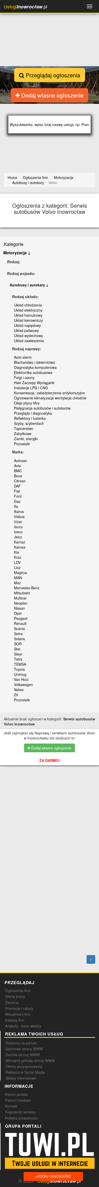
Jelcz (18, 536)
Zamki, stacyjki (26, 438)
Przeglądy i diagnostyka (33, 413)
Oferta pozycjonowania (24, 1066)
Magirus (20, 572)
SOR (18, 643)
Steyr (18, 654)
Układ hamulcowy (28, 315)
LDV (17, 562)
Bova (18, 475)
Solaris (19, 638)
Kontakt (11, 1106)
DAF (17, 485)
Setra (18, 633)
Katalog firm (14, 1020)
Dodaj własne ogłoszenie (52, 95)
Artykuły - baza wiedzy (23, 1025)
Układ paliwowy (26, 330)
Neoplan (20, 603)
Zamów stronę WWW (23, 1054)
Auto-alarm (23, 357)
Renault (20, 623)
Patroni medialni (18, 1100)
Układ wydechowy (28, 335)
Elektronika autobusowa (33, 372)
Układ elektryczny (28, 310)
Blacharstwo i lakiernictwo (34, 362)
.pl (25, 6)
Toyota (19, 669)
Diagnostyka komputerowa (35, 367)
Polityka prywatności (21, 1118)
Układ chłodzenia (28, 305)
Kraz (17, 557)
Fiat (17, 491)
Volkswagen (23, 684)
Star (17, 648)
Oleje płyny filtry (27, 403)
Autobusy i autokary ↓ (29, 284)
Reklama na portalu (21, 1042)
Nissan (19, 608)
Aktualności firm (17, 1014)
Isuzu (18, 526)
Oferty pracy (15, 996)
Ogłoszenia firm (17, 990)
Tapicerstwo (23, 428)
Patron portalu (16, 1094)
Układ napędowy (27, 325)
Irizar (18, 521)
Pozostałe (22, 443)
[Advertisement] (51, 799)
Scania (19, 628)
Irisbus (19, 516)
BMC (18, 470)
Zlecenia (12, 1002)
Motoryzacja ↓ (17, 253)
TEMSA (20, 664)
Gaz (17, 501)
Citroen (20, 480)
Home (12, 177)
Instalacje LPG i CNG (31, 387)
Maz (17, 582)
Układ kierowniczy (28, 320)
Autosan (20, 460)
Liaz (17, 567)
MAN (18, 577)
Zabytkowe (22, 433)
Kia (16, 552)
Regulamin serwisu (20, 1111)
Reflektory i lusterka (30, 418)
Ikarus (19, 511)
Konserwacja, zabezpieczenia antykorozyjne (49, 392)
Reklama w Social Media (25, 1072)
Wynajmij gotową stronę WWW (30, 1060)
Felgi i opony (24, 377)
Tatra (18, 659)
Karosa (19, 547)
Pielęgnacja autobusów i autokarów (42, 408)
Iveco (18, 531)
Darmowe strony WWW (24, 1048)
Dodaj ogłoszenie (53, 1176)
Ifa (16, 506)
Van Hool (21, 679)
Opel (18, 613)
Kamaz (19, 541)
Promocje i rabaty (19, 1008)
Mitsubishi (22, 592)
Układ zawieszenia (29, 340)
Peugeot (20, 618)
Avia (17, 465)
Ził (16, 694)
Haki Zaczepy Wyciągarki (34, 382)
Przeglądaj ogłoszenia (52, 75)
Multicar (20, 598)
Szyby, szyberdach (29, 423)
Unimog (20, 674)
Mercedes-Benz (26, 587)
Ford (18, 496)
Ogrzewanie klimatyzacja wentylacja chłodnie (50, 397)
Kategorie (13, 244)
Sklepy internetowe (21, 1078)
